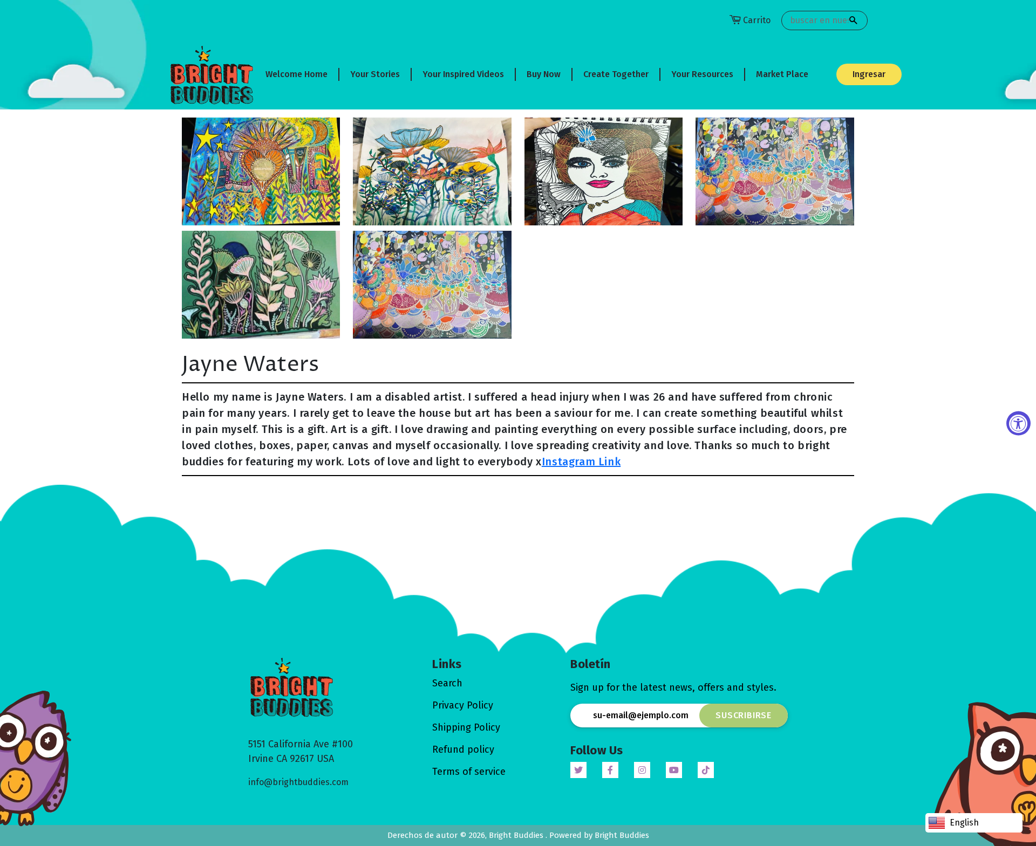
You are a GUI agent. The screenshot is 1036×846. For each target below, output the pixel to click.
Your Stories (375, 74)
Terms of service (469, 772)
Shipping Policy (466, 727)
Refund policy (463, 749)
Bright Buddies (517, 835)
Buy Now (544, 74)
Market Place (782, 74)
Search (447, 683)
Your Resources (702, 74)
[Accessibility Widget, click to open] (1018, 423)
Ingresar (869, 74)
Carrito (757, 20)
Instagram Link (581, 461)
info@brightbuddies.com (298, 782)
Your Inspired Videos (463, 74)
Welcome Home (296, 74)
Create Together (616, 74)
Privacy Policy (462, 705)
